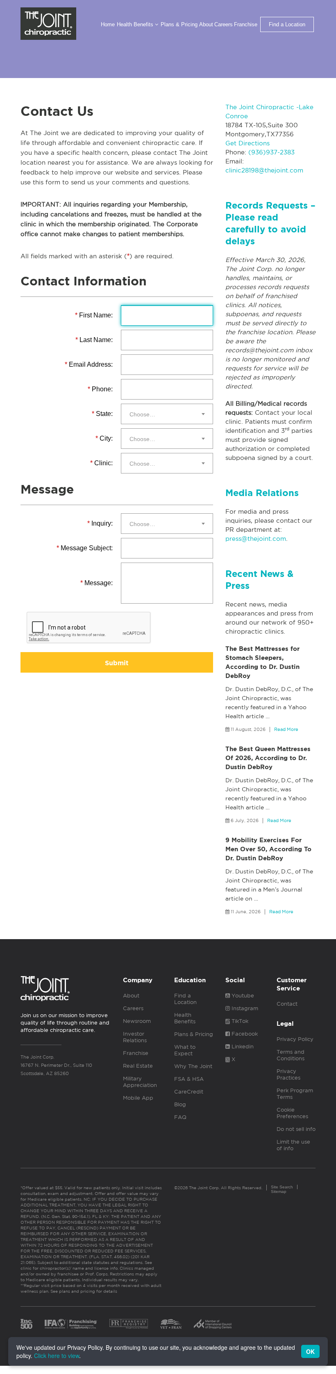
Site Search (282, 1187)
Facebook (244, 1034)
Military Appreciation (140, 1081)
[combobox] (167, 414)
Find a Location (287, 24)
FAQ (180, 1117)
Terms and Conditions (290, 1055)
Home (108, 24)
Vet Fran (171, 1324)
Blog (180, 1104)
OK (310, 1351)
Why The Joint (193, 1066)
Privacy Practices (288, 1074)
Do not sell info (296, 1129)
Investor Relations (135, 1037)
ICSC (213, 1324)
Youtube (242, 996)
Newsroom (137, 1021)
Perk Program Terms (295, 1093)
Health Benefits (136, 24)
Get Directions (247, 143)
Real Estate (138, 1066)
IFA (71, 1324)
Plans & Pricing (179, 24)
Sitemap (278, 1191)
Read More (286, 729)
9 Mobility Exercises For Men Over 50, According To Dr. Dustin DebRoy (268, 849)
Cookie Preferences (292, 1113)
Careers (223, 24)
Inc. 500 (26, 1324)
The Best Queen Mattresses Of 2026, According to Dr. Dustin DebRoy (268, 758)
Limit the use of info (293, 1145)
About (206, 24)
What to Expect (184, 1050)
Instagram (244, 1008)
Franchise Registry (128, 1324)
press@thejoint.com (255, 538)
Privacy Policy (295, 1039)
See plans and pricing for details (83, 1291)
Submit (117, 663)
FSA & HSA (189, 1079)
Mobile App (138, 1098)
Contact (287, 1004)
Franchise (245, 24)
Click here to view (56, 1355)
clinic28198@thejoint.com (264, 170)
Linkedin (242, 1046)
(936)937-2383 (271, 152)
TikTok (239, 1021)
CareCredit (188, 1092)
